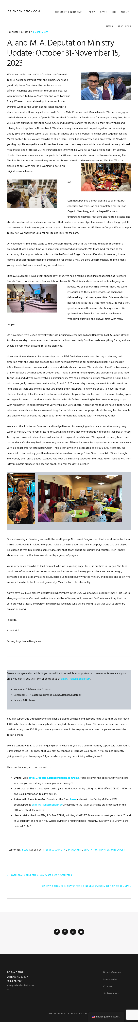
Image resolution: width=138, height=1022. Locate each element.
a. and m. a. (59, 850)
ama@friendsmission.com (75, 679)
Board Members (112, 972)
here (73, 799)
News (25, 850)
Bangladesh (75, 850)
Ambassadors (111, 993)
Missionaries (110, 979)
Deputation (91, 850)
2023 (48, 850)
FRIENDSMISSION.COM (24, 11)
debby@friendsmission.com (47, 805)
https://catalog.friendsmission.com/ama (53, 778)
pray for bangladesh (112, 850)
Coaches (108, 987)
